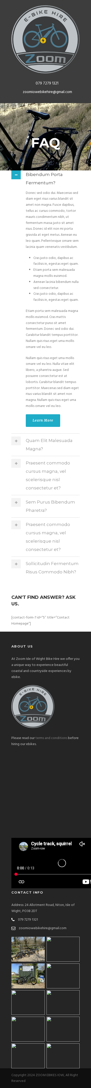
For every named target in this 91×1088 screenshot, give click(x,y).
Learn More (43, 420)
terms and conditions (51, 738)
